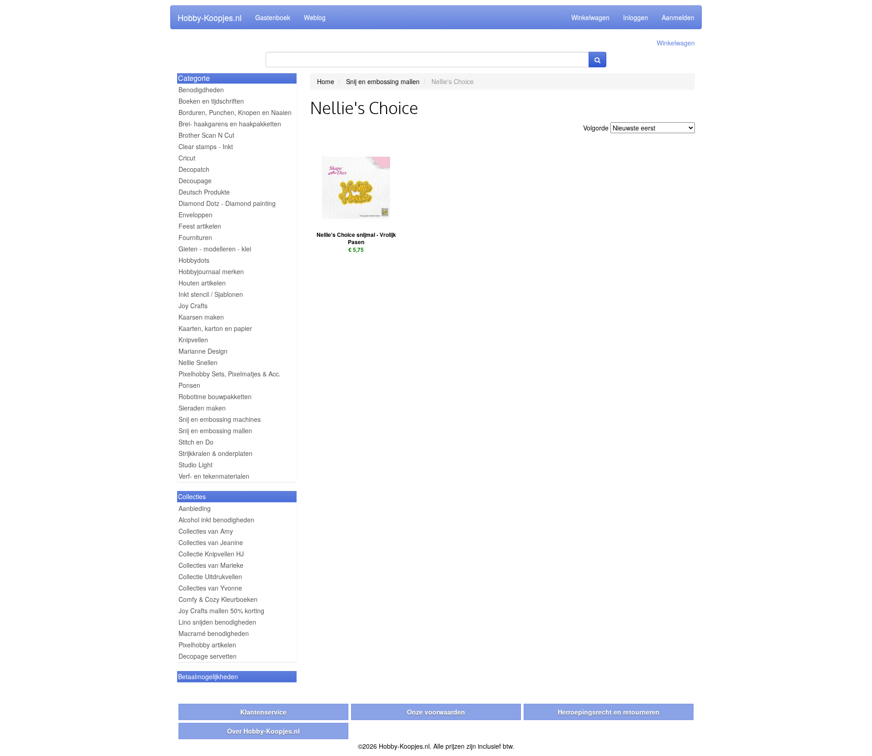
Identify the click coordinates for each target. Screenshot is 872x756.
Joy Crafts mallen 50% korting (221, 610)
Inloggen (635, 17)
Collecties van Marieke (210, 565)
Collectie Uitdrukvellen (210, 576)
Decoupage (195, 180)
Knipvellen (193, 339)
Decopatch (193, 169)
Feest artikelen (199, 225)
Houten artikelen (202, 282)
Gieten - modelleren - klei (214, 248)
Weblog (315, 17)
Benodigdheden (201, 89)
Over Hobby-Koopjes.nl (263, 731)
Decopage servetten (207, 656)
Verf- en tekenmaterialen (213, 476)
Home (325, 81)
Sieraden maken (202, 407)
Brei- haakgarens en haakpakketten (229, 123)
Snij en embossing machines (219, 419)
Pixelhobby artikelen (207, 644)
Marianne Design (203, 350)
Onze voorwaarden (436, 711)
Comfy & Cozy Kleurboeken (218, 599)
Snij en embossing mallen (215, 430)
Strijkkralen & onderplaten (215, 453)
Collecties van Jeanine (210, 542)
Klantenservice (263, 711)
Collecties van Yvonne (210, 587)
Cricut (186, 157)
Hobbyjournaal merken (211, 271)
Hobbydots (193, 260)
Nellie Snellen (198, 362)
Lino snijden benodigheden (217, 621)
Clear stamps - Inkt (205, 146)
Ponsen (189, 385)
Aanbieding (194, 508)
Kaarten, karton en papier (215, 328)
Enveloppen (195, 214)
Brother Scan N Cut (206, 135)
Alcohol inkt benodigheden (216, 519)
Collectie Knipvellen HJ (211, 553)
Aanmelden (678, 17)
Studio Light (195, 464)
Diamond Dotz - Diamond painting (227, 203)
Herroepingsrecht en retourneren (608, 711)
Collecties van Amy (205, 531)
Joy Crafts (193, 305)
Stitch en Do (195, 441)
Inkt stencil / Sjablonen (210, 294)
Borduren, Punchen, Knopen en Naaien (235, 112)
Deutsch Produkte (204, 191)
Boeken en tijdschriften (211, 100)
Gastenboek (272, 17)
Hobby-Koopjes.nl (210, 17)
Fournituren (195, 237)
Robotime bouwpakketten (215, 396)
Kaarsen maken (201, 316)
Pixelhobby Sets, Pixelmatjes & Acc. (229, 373)
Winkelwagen (590, 17)
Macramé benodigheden (213, 633)
